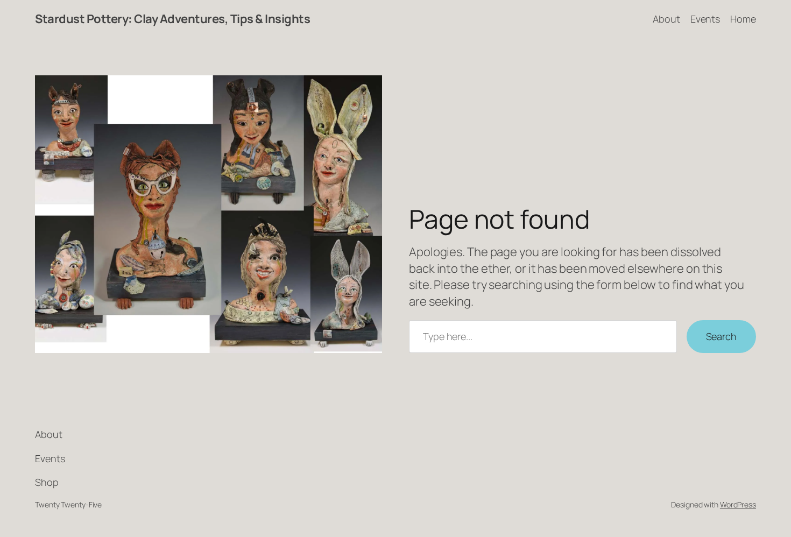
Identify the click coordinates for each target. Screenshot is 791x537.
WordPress (738, 504)
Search (721, 336)
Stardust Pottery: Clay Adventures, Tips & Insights (172, 19)
